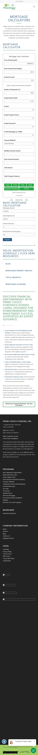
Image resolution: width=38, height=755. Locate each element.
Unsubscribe (7, 561)
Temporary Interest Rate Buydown (14, 484)
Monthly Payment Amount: (12, 151)
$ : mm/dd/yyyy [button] (19, 195)
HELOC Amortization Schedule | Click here (19, 252)
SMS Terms (6, 556)
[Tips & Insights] (3, 277)
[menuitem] (19, 1)
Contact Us (6, 536)
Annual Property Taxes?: (11, 115)
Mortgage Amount (9, 208)
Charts (26, 189)
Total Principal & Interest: (12, 176)
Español (5, 500)
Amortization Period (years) (11, 231)
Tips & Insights (13, 277)
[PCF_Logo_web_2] (16, 6)
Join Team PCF (19, 1)
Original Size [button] (19, 200)
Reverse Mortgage (9, 495)
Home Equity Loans (9, 477)
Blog (8, 264)
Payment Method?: (10, 140)
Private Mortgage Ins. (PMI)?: (13, 132)
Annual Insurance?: (10, 123)
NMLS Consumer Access (10, 436)
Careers (5, 531)
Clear (15, 185)
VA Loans (6, 489)
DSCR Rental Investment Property (14, 479)
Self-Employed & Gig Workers (12, 472)
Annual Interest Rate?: (11, 98)
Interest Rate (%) (8, 223)
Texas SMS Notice (8, 558)
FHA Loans (6, 491)
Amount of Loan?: (9, 77)
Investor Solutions (8, 482)
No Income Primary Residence (12, 498)
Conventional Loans (9, 486)
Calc (7, 185)
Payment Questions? (9, 513)
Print (22, 185)
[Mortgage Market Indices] (3, 270)
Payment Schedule (11, 189)
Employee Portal (8, 538)
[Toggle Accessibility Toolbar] (4, 741)
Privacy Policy (7, 551)
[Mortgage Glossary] (3, 284)
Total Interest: (8, 168)
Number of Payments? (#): (12, 89)
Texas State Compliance (10, 438)
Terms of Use (7, 554)
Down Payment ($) (8, 216)
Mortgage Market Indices (19, 270)
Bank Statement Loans (10, 475)
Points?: (6, 106)
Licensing (6, 549)
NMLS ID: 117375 (8, 430)
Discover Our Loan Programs (12, 502)
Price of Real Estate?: (10, 60)
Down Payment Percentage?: (13, 68)
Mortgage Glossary (16, 284)
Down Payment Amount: (11, 159)
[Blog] (3, 263)
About (5, 529)
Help (30, 185)
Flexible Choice (7, 493)
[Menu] (34, 6)
